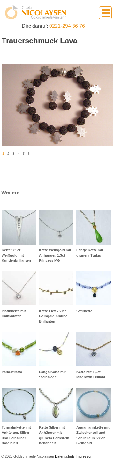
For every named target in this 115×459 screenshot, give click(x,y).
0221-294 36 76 (67, 26)
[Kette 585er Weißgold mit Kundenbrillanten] (19, 227)
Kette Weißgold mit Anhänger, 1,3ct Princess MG (55, 255)
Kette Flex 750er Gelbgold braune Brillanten (53, 316)
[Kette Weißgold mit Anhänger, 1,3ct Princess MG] (56, 227)
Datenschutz (65, 456)
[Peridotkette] (19, 349)
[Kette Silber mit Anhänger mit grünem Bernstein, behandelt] (56, 405)
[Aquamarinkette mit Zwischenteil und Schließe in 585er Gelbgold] (93, 405)
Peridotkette (12, 372)
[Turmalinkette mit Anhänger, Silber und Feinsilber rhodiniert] (19, 405)
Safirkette (84, 311)
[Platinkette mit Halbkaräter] (19, 288)
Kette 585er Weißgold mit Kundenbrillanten (16, 255)
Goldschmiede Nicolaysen (35, 12)
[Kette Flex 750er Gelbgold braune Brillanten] (56, 288)
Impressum (84, 456)
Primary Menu (105, 12)
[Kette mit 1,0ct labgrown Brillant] (93, 349)
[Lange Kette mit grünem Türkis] (93, 227)
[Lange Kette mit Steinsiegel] (56, 349)
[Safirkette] (93, 288)
